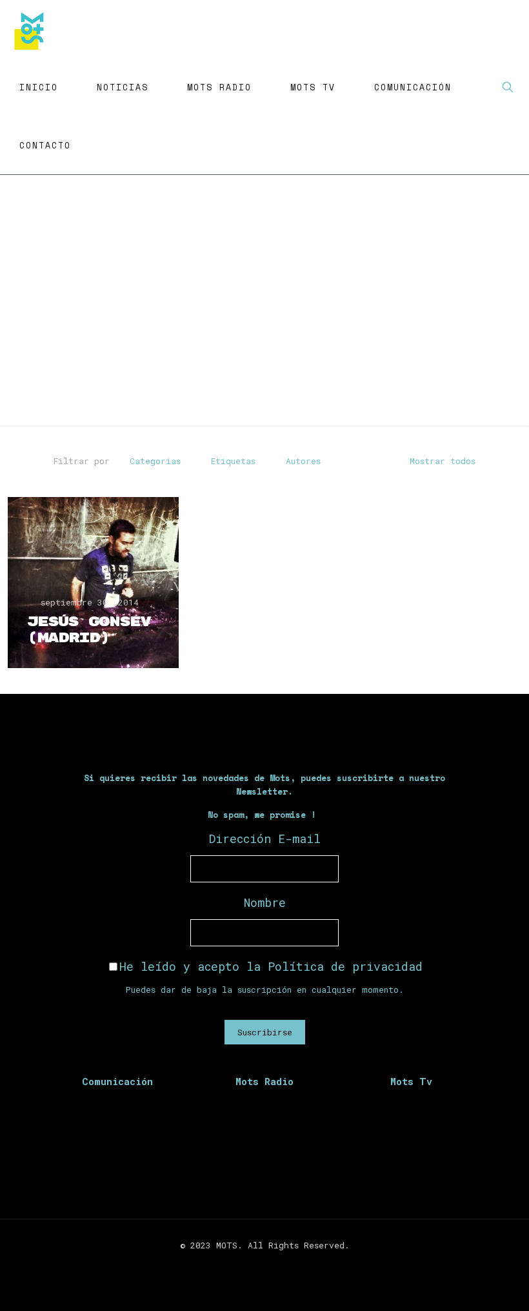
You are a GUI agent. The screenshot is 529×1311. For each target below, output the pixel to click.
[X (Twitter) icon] (258, 1264)
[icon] (285, 1264)
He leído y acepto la (271, 966)
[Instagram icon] (271, 1264)
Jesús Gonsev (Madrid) (88, 630)
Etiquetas (233, 461)
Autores (303, 461)
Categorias (155, 461)
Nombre (265, 902)
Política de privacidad (345, 966)
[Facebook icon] (244, 1264)
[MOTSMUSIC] (32, 29)
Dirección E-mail (265, 838)
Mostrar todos (442, 461)
